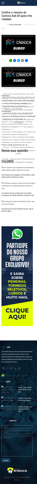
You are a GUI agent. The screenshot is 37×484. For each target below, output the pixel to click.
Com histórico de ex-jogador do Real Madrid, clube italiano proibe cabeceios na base (18, 176)
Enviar (5, 460)
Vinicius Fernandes (15, 25)
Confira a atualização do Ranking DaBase (24, 399)
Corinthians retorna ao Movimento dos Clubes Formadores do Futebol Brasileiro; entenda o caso (17, 194)
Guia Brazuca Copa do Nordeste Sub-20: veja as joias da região (17, 210)
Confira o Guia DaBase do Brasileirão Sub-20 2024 (25, 389)
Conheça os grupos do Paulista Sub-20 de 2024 (25, 409)
